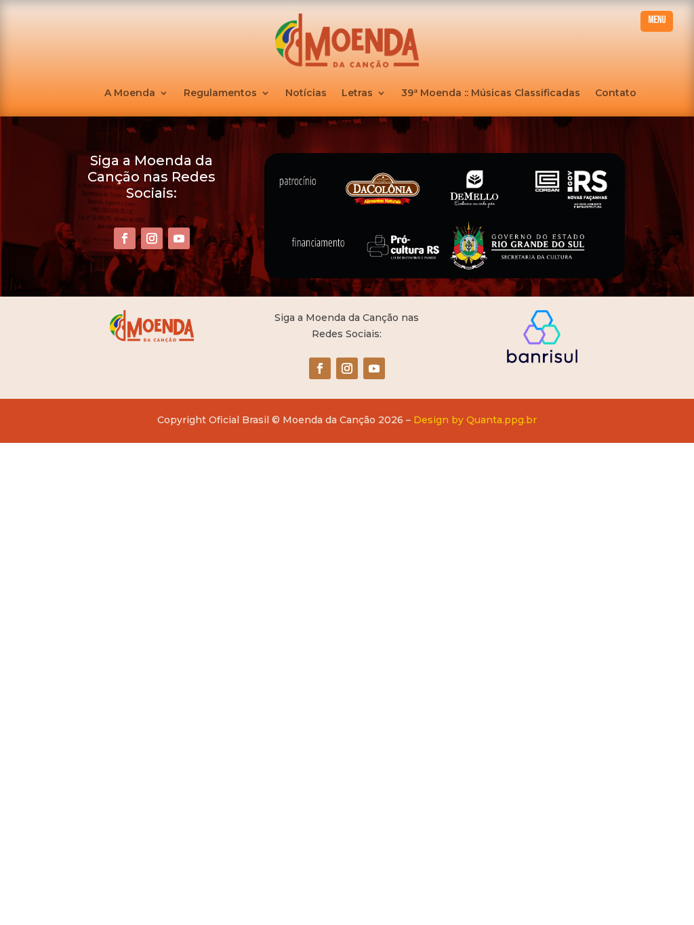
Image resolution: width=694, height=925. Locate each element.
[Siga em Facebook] (125, 238)
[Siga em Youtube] (179, 238)
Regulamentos (220, 93)
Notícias (306, 93)
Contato (615, 93)
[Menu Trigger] (656, 21)
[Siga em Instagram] (152, 238)
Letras (357, 93)
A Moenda (129, 93)
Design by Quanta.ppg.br (475, 420)
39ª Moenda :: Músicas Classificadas (490, 93)
